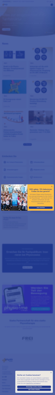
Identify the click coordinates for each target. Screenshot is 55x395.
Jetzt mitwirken (41, 207)
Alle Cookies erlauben (34, 389)
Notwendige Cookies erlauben (34, 386)
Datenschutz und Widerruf (33, 383)
